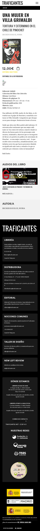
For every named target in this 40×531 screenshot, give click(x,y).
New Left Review (14, 361)
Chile (11, 105)
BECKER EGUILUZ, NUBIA (12, 35)
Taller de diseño (14, 342)
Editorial (9, 298)
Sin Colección (22, 93)
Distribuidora (12, 267)
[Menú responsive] (37, 3)
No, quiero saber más (24, 522)
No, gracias (18, 528)
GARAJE (12, 91)
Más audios (7, 194)
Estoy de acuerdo (8, 528)
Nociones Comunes (16, 317)
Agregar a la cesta (18, 68)
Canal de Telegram (9, 258)
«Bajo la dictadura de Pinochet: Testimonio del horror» (17, 188)
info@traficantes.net (20, 421)
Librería (9, 240)
